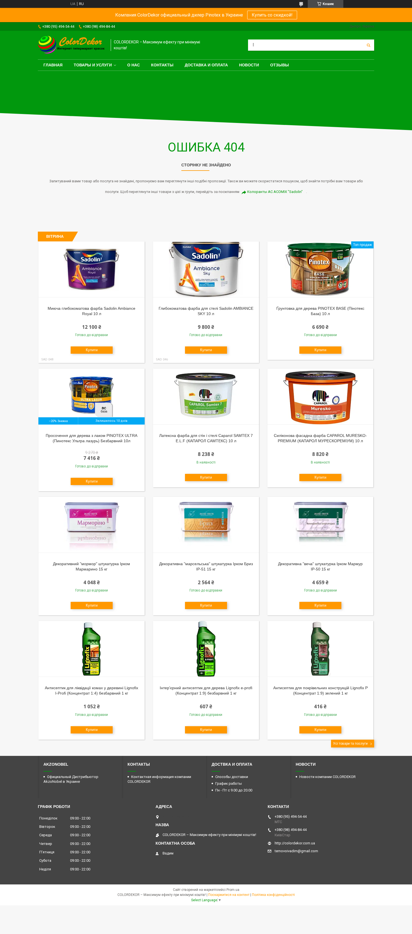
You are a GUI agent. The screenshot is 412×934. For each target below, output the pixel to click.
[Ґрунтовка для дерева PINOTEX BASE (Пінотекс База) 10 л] (320, 269)
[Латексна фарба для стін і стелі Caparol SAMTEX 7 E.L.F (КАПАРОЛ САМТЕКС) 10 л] (206, 397)
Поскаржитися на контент (228, 895)
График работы (228, 783)
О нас (133, 65)
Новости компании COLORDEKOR (327, 777)
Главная (53, 65)
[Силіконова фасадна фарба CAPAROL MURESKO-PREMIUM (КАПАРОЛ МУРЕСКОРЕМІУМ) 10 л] (320, 397)
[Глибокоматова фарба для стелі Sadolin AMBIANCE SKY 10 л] (206, 269)
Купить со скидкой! (272, 15)
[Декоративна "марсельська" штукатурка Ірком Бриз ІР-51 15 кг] (206, 525)
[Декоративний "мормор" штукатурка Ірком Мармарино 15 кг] (91, 525)
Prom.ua (232, 890)
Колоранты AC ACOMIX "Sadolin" (275, 192)
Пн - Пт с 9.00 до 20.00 (233, 790)
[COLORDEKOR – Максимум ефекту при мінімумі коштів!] (71, 45)
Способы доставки (231, 777)
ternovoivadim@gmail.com (296, 851)
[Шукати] (368, 45)
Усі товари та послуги (350, 744)
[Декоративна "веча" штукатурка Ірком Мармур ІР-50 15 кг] (320, 525)
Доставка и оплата (206, 65)
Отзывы (279, 65)
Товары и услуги (93, 65)
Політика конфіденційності (273, 895)
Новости (249, 65)
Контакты (162, 65)
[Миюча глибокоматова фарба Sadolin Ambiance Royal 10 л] (91, 269)
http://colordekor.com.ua (295, 843)
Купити (92, 350)
